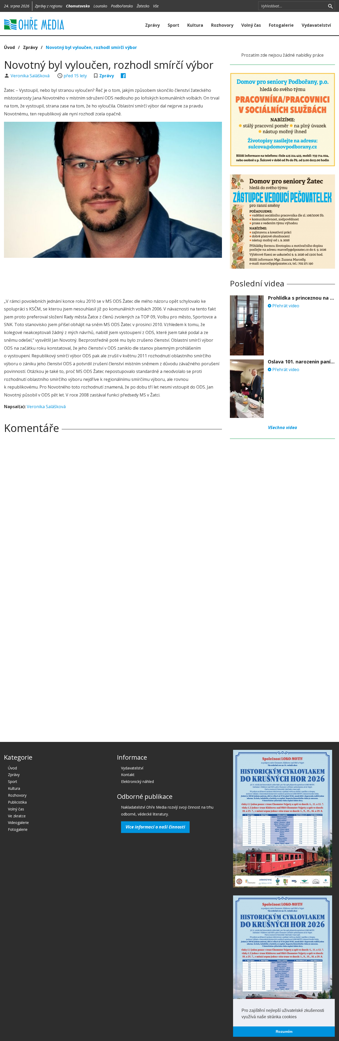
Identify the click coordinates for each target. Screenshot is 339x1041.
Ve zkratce (17, 815)
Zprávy (152, 25)
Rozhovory (222, 25)
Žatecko (143, 5)
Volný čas (251, 25)
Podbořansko (122, 5)
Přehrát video (285, 306)
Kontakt (128, 774)
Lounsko (100, 5)
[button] (298, 1017)
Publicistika (17, 802)
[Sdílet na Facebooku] (123, 76)
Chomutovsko (78, 5)
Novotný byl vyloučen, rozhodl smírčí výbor (91, 47)
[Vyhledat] (330, 6)
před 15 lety (75, 76)
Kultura (195, 25)
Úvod (9, 47)
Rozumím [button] (284, 1031)
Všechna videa (282, 427)
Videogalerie (18, 822)
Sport (173, 25)
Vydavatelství (316, 25)
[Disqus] (113, 511)
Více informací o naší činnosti (155, 827)
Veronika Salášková (31, 76)
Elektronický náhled (137, 781)
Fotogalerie (281, 25)
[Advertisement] (113, 276)
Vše (156, 5)
